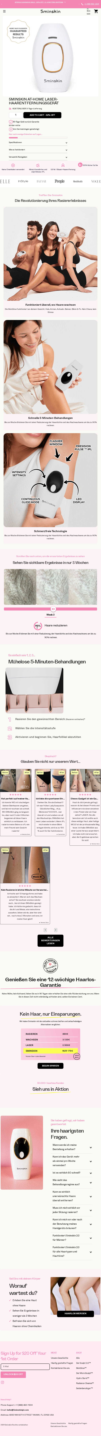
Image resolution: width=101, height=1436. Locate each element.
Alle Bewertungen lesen (50, 940)
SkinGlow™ (81, 1368)
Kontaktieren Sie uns (60, 1368)
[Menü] (4, 11)
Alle (78, 1358)
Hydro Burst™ (82, 1378)
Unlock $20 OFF (13, 1374)
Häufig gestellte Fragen (62, 1363)
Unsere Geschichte (59, 1358)
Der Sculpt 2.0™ (83, 1363)
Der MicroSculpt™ (84, 1373)
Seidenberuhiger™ (84, 1388)
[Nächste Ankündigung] (79, 4)
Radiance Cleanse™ (85, 1383)
